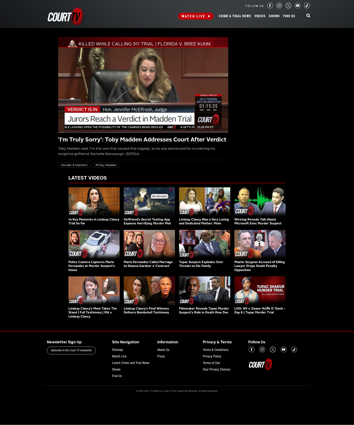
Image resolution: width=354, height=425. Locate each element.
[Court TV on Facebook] (270, 7)
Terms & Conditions (215, 350)
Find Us (289, 16)
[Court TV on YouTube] (298, 7)
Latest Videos (87, 178)
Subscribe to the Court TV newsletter (71, 350)
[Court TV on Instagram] (279, 7)
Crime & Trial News (235, 16)
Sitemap (117, 350)
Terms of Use (211, 363)
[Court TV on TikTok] (307, 7)
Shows (274, 16)
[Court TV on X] (288, 7)
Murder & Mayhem (74, 165)
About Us (163, 350)
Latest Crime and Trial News (130, 363)
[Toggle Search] (308, 16)
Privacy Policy (212, 356)
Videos (260, 16)
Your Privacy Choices (216, 369)
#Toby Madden (106, 165)
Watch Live (193, 16)
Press (161, 356)
